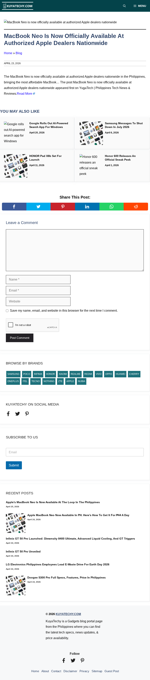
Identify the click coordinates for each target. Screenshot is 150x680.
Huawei (120, 374)
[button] (124, 6)
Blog (19, 53)
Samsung (13, 374)
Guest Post (111, 671)
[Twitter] (38, 206)
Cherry (134, 374)
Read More (24, 93)
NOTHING (49, 381)
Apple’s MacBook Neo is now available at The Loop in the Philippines (53, 502)
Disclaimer (70, 671)
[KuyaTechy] (17, 6)
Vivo (98, 374)
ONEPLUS (13, 381)
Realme (75, 374)
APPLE (70, 381)
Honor (50, 374)
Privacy (84, 671)
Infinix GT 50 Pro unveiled (23, 551)
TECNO (35, 381)
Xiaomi (63, 374)
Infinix (38, 374)
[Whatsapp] (111, 206)
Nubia (81, 381)
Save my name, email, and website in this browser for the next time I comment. (64, 310)
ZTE (60, 381)
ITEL (25, 381)
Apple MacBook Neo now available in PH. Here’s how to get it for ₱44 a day (78, 515)
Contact (56, 671)
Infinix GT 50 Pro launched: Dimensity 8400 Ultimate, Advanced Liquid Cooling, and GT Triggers (70, 538)
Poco (26, 374)
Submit (14, 465)
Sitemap (97, 671)
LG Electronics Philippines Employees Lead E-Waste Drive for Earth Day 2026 (57, 564)
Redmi (88, 374)
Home (8, 53)
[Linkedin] (87, 206)
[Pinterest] (63, 206)
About (45, 671)
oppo (108, 374)
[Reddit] (136, 206)
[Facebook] (14, 206)
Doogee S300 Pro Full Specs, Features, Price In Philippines (66, 577)
